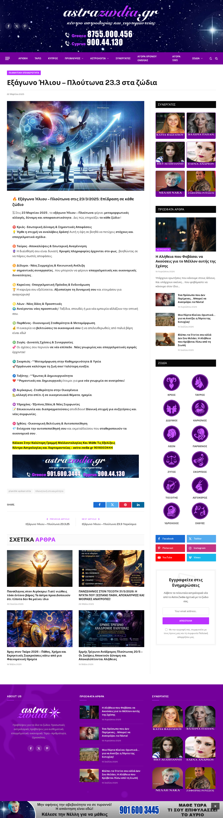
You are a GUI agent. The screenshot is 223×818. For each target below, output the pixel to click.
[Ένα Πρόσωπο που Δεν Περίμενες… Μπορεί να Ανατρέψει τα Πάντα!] (165, 299)
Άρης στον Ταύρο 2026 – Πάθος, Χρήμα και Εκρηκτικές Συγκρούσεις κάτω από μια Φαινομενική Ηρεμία (36, 655)
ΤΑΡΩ (38, 58)
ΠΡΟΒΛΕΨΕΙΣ (72, 58)
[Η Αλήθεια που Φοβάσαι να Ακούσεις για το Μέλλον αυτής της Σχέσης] (186, 234)
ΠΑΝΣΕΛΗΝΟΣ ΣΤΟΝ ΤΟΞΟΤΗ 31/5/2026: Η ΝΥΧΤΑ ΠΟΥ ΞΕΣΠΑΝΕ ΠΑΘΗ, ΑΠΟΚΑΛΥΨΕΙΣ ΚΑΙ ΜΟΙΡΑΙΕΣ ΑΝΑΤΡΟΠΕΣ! (111, 595)
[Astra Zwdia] (111, 26)
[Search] (216, 58)
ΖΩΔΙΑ (196, 58)
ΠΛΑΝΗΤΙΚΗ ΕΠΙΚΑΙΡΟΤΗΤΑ (24, 73)
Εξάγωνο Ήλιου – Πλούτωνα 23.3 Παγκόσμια (109, 524)
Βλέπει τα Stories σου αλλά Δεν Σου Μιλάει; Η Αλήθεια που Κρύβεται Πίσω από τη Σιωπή (194, 340)
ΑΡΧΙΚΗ (23, 58)
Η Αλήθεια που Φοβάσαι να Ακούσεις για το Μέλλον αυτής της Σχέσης (186, 261)
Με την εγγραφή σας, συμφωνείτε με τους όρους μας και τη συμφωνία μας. (186, 633)
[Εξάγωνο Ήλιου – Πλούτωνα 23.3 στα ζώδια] (75, 146)
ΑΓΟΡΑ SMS (176, 58)
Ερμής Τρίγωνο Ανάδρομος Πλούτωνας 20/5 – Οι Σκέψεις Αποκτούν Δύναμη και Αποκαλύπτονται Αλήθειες (111, 655)
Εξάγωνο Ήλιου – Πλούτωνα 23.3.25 (48, 524)
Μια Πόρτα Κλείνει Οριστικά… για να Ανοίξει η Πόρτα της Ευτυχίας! (196, 318)
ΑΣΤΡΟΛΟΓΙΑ (98, 58)
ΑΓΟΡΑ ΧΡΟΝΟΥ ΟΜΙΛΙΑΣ (147, 58)
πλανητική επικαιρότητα (49, 491)
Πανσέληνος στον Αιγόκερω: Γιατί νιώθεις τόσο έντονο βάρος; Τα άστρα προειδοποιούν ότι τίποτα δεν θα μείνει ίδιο (38, 595)
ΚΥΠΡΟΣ (53, 58)
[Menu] (7, 58)
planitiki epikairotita (20, 491)
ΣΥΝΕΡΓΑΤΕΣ (123, 58)
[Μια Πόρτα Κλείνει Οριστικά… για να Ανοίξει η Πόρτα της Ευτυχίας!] (165, 319)
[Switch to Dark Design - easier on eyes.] (211, 58)
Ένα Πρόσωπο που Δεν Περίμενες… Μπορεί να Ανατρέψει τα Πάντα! (192, 298)
